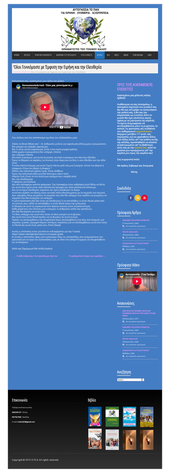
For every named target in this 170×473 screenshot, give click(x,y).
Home (16, 72)
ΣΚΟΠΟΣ (27, 55)
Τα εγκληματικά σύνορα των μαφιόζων (87, 256)
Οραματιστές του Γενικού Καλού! (135, 243)
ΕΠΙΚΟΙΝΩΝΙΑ (138, 55)
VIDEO (116, 55)
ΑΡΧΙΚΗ (16, 55)
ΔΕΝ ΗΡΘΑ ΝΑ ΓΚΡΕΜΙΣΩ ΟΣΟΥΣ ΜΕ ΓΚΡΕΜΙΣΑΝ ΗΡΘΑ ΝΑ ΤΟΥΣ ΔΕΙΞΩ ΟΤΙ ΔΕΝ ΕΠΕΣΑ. (139, 313)
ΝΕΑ (108, 55)
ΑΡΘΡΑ (99, 55)
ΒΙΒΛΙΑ (126, 55)
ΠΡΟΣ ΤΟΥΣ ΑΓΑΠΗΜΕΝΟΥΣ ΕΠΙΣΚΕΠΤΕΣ (135, 87)
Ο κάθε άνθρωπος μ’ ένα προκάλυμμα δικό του (35, 256)
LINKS (149, 55)
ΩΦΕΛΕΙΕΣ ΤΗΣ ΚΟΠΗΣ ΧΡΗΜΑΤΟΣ (135, 220)
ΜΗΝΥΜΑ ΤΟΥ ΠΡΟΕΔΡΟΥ (66, 55)
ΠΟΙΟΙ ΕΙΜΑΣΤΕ (86, 55)
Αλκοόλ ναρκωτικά (130, 232)
